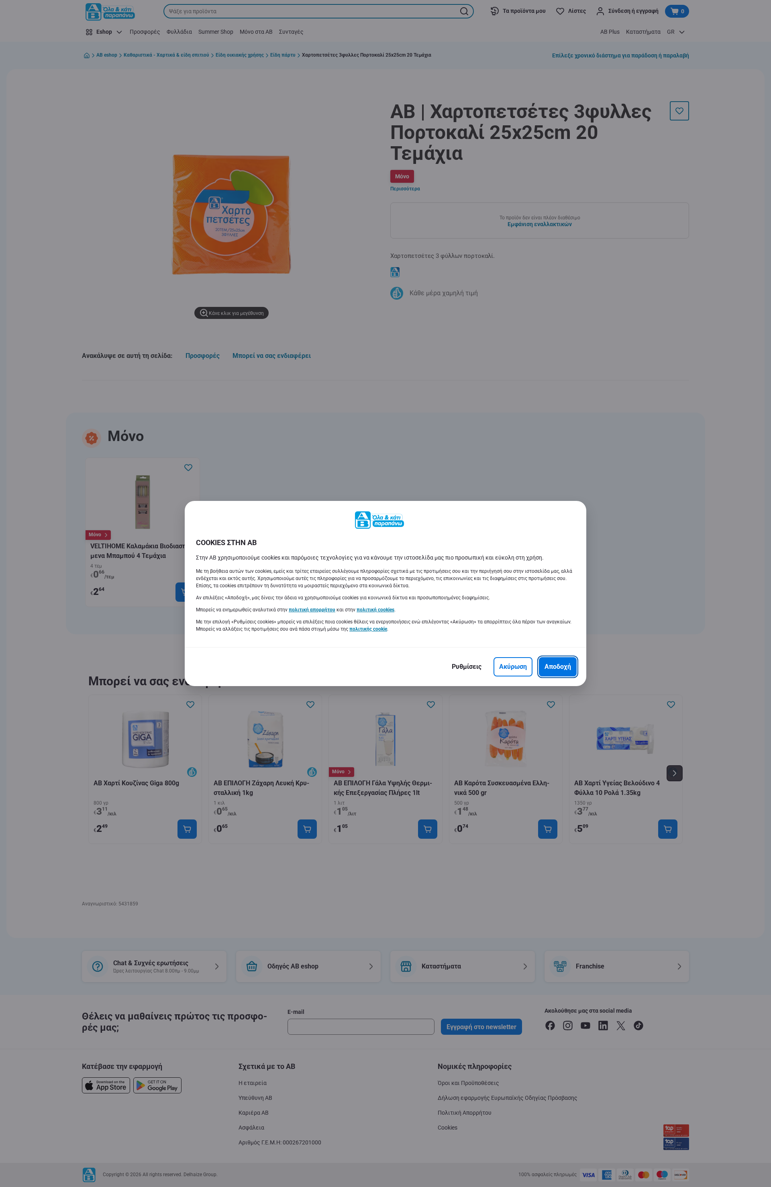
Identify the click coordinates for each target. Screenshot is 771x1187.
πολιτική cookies (375, 610)
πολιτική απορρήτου (312, 610)
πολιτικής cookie (368, 629)
